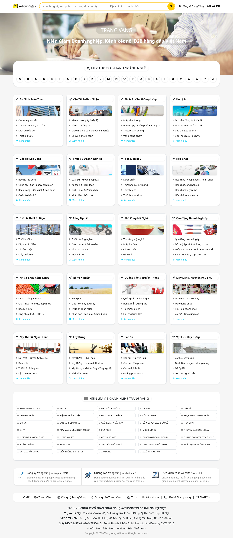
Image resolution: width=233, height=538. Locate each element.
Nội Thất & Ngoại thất (34, 337)
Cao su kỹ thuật (131, 368)
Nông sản (77, 298)
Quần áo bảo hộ (27, 195)
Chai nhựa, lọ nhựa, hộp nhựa (34, 303)
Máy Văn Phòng (132, 120)
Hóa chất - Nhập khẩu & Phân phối (194, 179)
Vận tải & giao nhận (86, 99)
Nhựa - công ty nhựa (29, 298)
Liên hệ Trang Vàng (179, 497)
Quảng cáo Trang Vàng (108, 497)
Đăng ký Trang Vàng (193, 6)
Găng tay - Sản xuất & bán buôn (35, 184)
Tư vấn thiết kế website (145, 497)
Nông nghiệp (81, 277)
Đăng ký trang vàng (47, 473)
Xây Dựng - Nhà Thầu (83, 357)
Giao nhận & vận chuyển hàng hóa (90, 130)
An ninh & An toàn (32, 99)
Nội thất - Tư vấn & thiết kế (33, 357)
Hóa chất (182, 158)
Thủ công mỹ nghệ (137, 218)
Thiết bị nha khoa (132, 195)
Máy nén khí (78, 254)
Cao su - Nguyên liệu (134, 357)
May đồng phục (183, 303)
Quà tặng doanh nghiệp (191, 218)
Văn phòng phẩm (132, 135)
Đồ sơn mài (129, 249)
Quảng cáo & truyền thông (142, 277)
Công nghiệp (81, 218)
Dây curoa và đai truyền (85, 244)
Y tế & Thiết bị (133, 158)
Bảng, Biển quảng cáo (135, 303)
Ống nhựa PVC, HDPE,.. (31, 313)
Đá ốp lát (180, 368)
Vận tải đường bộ (81, 125)
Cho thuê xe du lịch (185, 130)
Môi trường (149, 429)
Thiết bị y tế (129, 189)
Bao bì (63, 408)
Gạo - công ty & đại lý (83, 303)
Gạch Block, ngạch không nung (192, 362)
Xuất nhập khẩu (151, 451)
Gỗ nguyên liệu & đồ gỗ (155, 422)
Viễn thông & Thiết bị (71, 451)
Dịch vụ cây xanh (27, 373)
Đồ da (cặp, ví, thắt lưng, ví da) (191, 244)
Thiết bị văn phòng (133, 130)
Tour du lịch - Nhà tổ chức (189, 125)
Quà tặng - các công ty (187, 239)
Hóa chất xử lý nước (186, 189)
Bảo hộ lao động (30, 158)
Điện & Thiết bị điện (32, 218)
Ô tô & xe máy (108, 437)
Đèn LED (23, 362)
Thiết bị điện (25, 239)
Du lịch (181, 99)
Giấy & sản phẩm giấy (112, 422)
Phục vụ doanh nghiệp (87, 158)
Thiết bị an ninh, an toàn (31, 125)
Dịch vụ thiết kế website (182, 473)
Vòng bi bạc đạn (80, 249)
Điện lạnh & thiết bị (112, 415)
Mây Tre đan (130, 244)
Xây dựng (79, 337)
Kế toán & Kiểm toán (83, 184)
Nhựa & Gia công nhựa (34, 277)
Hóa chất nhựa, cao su (187, 195)
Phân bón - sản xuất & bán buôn (89, 313)
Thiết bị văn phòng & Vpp (141, 99)
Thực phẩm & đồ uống (154, 444)
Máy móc (106, 429)
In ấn (23, 429)
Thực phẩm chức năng (135, 184)
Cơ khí (187, 408)
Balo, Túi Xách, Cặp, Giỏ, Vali (190, 254)
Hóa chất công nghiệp (187, 184)
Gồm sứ (127, 254)
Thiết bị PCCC (25, 135)
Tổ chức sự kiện (131, 308)
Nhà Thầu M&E (80, 373)
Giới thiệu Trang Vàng (39, 497)
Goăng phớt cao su (133, 373)
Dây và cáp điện (27, 244)
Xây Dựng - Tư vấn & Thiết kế (87, 362)
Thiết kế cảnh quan (28, 368)
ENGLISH (215, 6)
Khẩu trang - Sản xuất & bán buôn (36, 189)
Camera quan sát (27, 120)
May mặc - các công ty (187, 298)
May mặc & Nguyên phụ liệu (194, 277)
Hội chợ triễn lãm (132, 313)
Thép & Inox (66, 444)
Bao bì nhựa (25, 308)
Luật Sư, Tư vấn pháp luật (85, 179)
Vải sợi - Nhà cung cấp (187, 313)
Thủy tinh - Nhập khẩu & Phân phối (194, 249)
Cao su (129, 337)
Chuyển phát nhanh (82, 135)
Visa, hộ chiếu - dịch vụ (187, 135)
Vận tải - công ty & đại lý (85, 120)
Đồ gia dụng (149, 415)
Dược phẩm (129, 179)
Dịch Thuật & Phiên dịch (85, 189)
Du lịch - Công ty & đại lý (188, 120)
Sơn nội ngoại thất (185, 373)
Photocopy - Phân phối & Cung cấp (142, 125)
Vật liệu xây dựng (188, 337)
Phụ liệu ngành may (186, 308)
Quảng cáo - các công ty (136, 298)
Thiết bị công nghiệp (83, 239)
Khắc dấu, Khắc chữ (82, 195)
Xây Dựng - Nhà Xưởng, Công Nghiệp (92, 368)
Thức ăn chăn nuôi (82, 308)
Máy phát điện (26, 254)
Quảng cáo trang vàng (115, 473)
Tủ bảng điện (25, 249)
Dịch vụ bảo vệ (26, 130)
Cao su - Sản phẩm (133, 362)
